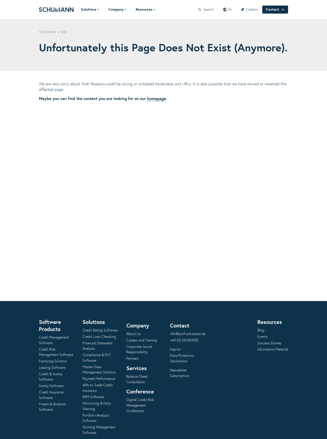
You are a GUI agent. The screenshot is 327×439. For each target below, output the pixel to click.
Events (262, 337)
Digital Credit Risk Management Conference (140, 405)
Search (208, 9)
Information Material (272, 349)
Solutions (88, 9)
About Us (133, 334)
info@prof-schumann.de (188, 334)
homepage (156, 99)
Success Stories (269, 343)
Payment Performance (99, 379)
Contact (272, 9)
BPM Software (93, 397)
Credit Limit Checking (99, 337)
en (230, 9)
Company (116, 9)
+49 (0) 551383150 (184, 340)
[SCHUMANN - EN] (56, 9)
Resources (144, 9)
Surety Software (51, 386)
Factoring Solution (53, 361)
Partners (132, 358)
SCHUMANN (47, 32)
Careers (252, 9)
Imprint (175, 349)
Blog (260, 330)
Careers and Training (141, 340)
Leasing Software (52, 367)
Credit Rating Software (100, 330)
